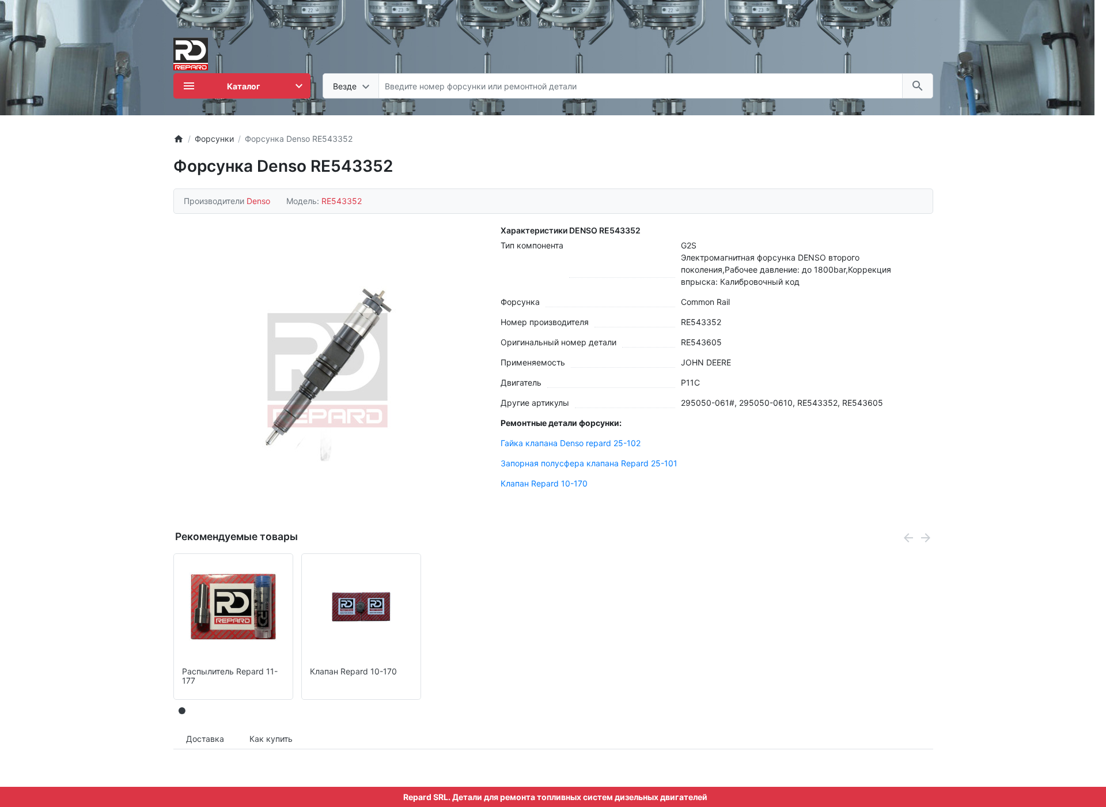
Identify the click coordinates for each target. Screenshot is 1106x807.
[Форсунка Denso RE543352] (328, 370)
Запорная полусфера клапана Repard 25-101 (589, 463)
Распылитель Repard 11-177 (230, 676)
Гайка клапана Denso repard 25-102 (571, 443)
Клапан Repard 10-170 (544, 483)
